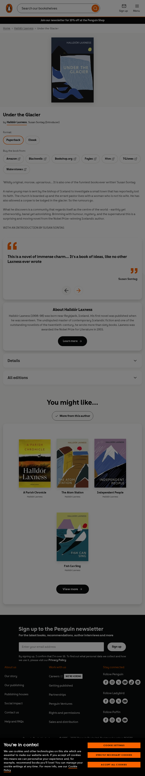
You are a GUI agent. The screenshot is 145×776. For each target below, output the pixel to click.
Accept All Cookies (114, 764)
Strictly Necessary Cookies (114, 754)
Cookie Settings (114, 745)
